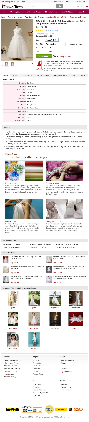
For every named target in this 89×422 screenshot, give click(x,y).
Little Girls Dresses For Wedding (40, 244)
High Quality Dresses (40, 392)
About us (36, 360)
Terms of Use (66, 390)
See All (81, 12)
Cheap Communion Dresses (65, 247)
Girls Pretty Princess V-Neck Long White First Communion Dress (25, 258)
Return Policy (65, 384)
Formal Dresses (11, 371)
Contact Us (37, 363)
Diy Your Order (66, 371)
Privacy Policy (66, 387)
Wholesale (37, 366)
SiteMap (36, 371)
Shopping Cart (82, 6)
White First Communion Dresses (67, 244)
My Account (57, 1)
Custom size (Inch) (75, 44)
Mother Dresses (51, 12)
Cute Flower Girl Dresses (38, 247)
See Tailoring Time (54, 65)
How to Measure (39, 390)
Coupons (64, 363)
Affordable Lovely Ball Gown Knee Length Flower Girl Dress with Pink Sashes (69, 277)
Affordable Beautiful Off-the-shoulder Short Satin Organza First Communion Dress (69, 267)
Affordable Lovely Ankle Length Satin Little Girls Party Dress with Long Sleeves (26, 277)
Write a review (52, 30)
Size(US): (39, 44)
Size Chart (37, 384)
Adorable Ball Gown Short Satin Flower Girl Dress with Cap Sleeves (69, 258)
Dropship (36, 368)
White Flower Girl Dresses (11, 244)
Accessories (9, 374)
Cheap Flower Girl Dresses (12, 247)
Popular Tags (38, 374)
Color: (38, 40)
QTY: (38, 51)
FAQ (62, 366)
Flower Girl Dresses (68, 12)
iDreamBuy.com (44, 417)
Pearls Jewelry (10, 377)
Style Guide (37, 395)
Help (67, 1)
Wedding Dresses (16, 12)
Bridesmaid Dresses (34, 12)
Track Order (65, 368)
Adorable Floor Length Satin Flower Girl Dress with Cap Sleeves (27, 267)
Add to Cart (43, 56)
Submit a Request (67, 360)
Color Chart (37, 387)
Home (4, 12)
